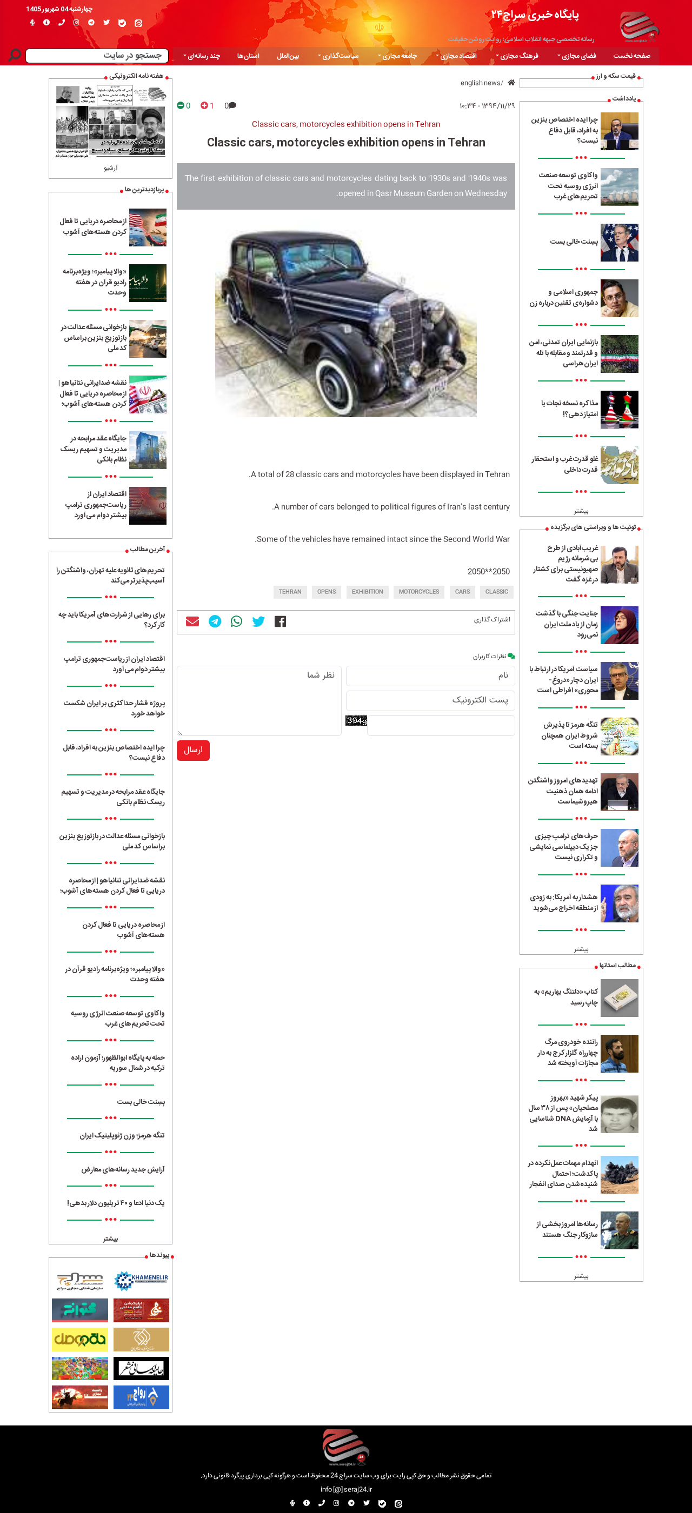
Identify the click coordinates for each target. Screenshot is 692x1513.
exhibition (367, 592)
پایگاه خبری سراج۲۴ (535, 15)
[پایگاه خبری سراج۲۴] (639, 25)
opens (326, 592)
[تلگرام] (91, 23)
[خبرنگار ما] (32, 23)
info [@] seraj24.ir (346, 1489)
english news (481, 83)
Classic (496, 592)
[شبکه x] (106, 23)
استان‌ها (248, 56)
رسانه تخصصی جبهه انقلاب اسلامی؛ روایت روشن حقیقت (521, 39)
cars (462, 592)
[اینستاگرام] (76, 23)
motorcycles (419, 592)
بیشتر (581, 511)
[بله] (122, 23)
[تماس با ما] (61, 23)
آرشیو (111, 168)
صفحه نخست (632, 56)
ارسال (193, 750)
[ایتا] (138, 23)
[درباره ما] (46, 23)
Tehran (290, 592)
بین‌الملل (288, 56)
